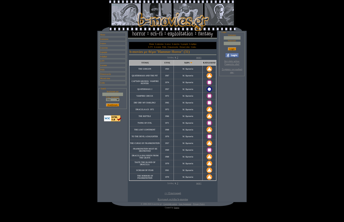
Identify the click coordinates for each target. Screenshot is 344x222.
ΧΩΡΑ (187, 63)
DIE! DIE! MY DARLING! (145, 103)
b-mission (104, 39)
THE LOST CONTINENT (144, 130)
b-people (103, 52)
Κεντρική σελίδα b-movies (173, 199)
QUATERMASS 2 (144, 89)
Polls (102, 70)
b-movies (104, 48)
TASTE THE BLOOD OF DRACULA (145, 163)
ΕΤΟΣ (167, 63)
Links (102, 83)
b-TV (102, 61)
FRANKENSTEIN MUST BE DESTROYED (145, 150)
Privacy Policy (199, 204)
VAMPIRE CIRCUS (144, 96)
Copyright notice (170, 204)
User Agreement (185, 204)
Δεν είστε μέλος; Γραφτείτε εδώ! (232, 63)
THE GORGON (144, 69)
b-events (103, 65)
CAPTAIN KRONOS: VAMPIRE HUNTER (145, 82)
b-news (103, 43)
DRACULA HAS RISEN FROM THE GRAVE (145, 156)
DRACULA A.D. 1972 (145, 109)
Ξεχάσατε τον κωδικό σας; (232, 71)
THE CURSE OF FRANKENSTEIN (145, 143)
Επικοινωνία (105, 74)
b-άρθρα (103, 56)
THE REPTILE (145, 116)
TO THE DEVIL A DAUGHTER (145, 136)
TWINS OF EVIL (145, 123)
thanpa (176, 207)
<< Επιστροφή (172, 193)
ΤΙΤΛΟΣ (145, 63)
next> (199, 57)
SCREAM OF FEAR (144, 170)
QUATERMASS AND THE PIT (145, 76)
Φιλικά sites (105, 78)
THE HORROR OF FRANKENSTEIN (145, 177)
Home (102, 35)
